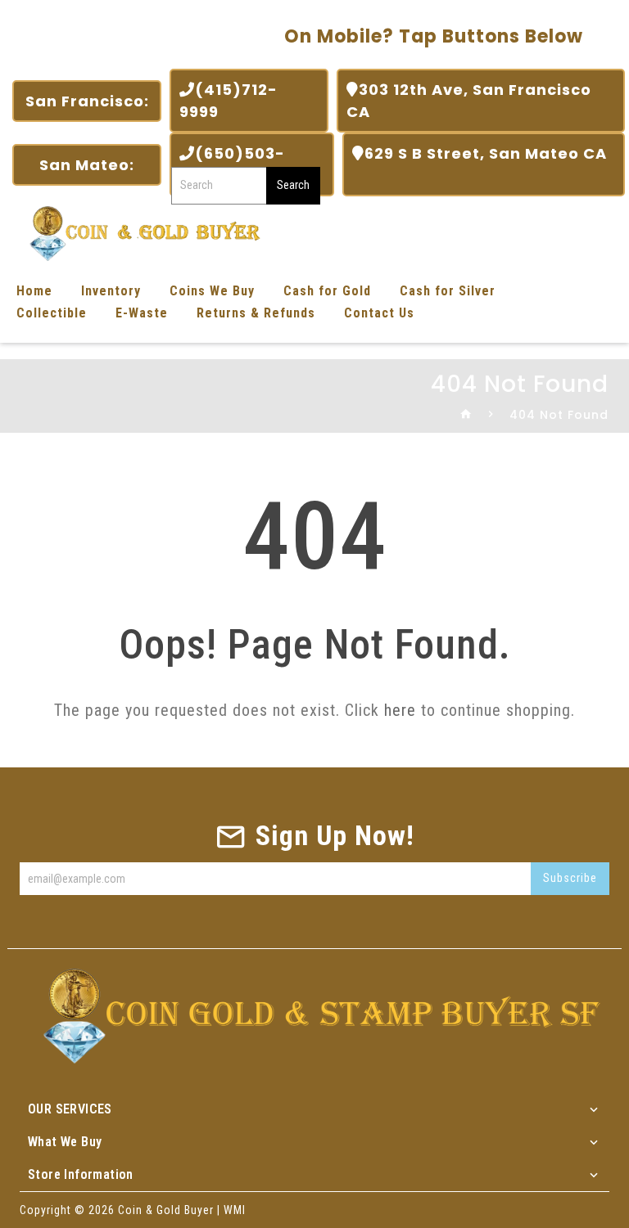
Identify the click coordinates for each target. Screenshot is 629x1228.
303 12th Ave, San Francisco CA (468, 100)
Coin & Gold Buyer (166, 1210)
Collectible (51, 313)
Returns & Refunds (256, 313)
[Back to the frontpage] (466, 415)
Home (34, 291)
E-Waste (141, 313)
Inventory (111, 291)
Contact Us (379, 313)
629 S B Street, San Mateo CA (479, 164)
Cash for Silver (448, 291)
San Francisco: (87, 101)
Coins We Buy (212, 291)
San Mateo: (86, 165)
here (400, 710)
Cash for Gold (327, 291)
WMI (235, 1210)
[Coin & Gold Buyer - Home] (139, 232)
